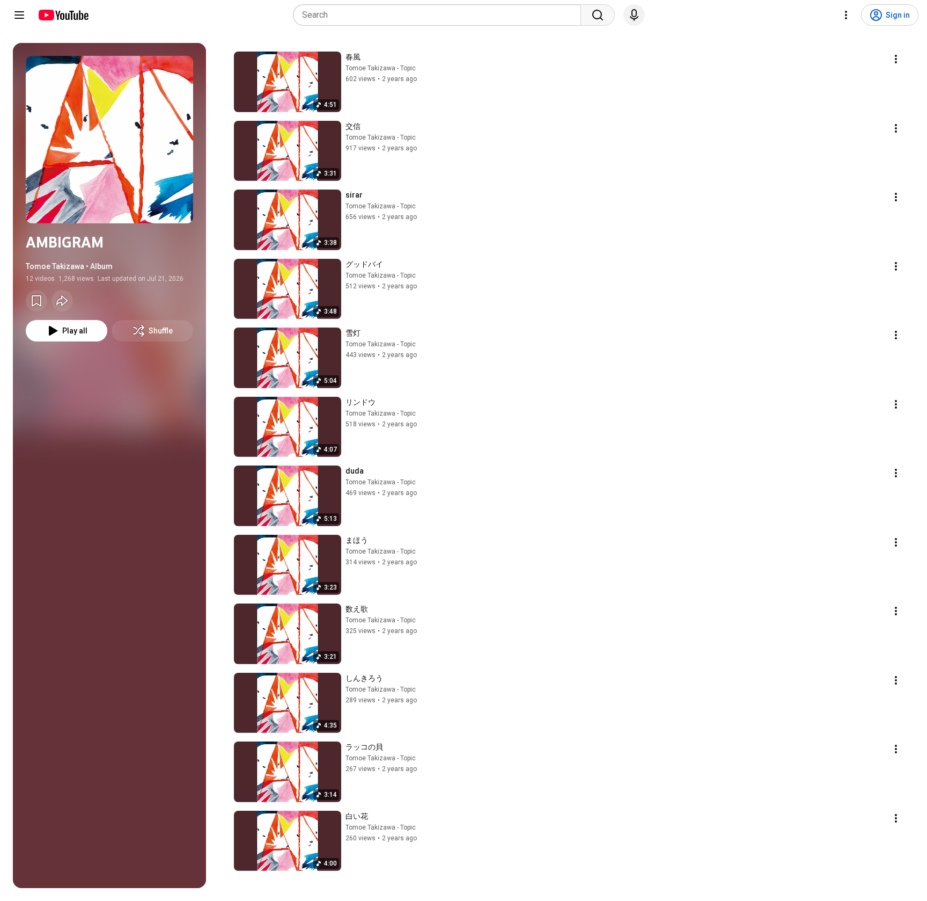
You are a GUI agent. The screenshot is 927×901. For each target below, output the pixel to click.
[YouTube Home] (63, 15)
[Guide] (19, 15)
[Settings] (846, 15)
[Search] (597, 15)
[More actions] (896, 59)
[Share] (62, 300)
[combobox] (440, 15)
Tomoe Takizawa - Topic (380, 68)
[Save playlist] (36, 300)
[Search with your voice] (634, 15)
